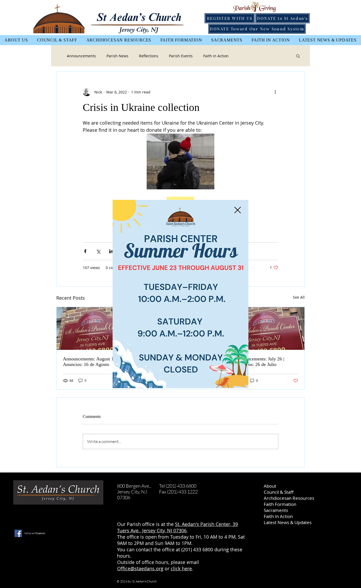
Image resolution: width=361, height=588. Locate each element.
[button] (238, 210)
